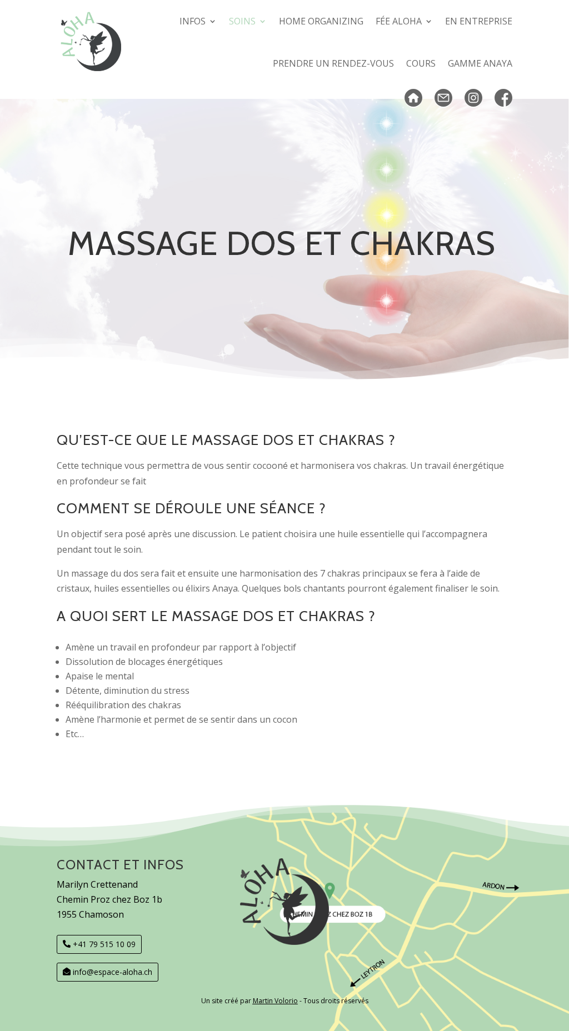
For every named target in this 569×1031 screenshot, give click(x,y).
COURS (421, 63)
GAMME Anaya (480, 63)
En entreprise (478, 21)
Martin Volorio (275, 1000)
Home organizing (321, 21)
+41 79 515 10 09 (104, 944)
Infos (192, 21)
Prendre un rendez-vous (333, 63)
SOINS (242, 21)
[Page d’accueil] (413, 98)
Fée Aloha (399, 21)
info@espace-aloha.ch (112, 972)
